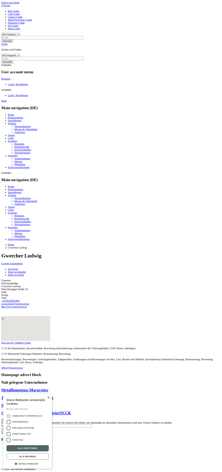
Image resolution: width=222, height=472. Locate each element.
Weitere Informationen (17, 409)
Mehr (4, 101)
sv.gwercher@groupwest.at (15, 303)
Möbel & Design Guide (20, 20)
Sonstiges (13, 155)
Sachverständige (22, 149)
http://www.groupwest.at (14, 306)
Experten (12, 141)
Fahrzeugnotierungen (19, 167)
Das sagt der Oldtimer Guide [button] (16, 342)
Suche (4, 44)
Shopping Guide (16, 22)
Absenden (7, 41)
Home (11, 114)
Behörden (19, 144)
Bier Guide (13, 11)
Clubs (11, 138)
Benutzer (6, 78)
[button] (28, 464)
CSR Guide (14, 14)
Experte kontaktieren (12, 263)
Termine (12, 123)
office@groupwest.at (12, 367)
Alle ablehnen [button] (27, 456)
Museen (18, 161)
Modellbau (19, 164)
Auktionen (19, 132)
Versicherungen (22, 152)
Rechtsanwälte (21, 147)
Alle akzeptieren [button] (27, 448)
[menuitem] (114, 11)
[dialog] (27, 431)
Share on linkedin (17, 272)
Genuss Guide (15, 17)
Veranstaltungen (22, 126)
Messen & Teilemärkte (25, 129)
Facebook (13, 269)
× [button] (48, 397)
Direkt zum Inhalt (10, 2)
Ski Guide (13, 25)
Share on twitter (16, 275)
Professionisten (15, 117)
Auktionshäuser (22, 158)
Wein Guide (14, 28)
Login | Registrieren (18, 84)
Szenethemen (14, 120)
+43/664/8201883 (10, 301)
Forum (11, 135)
